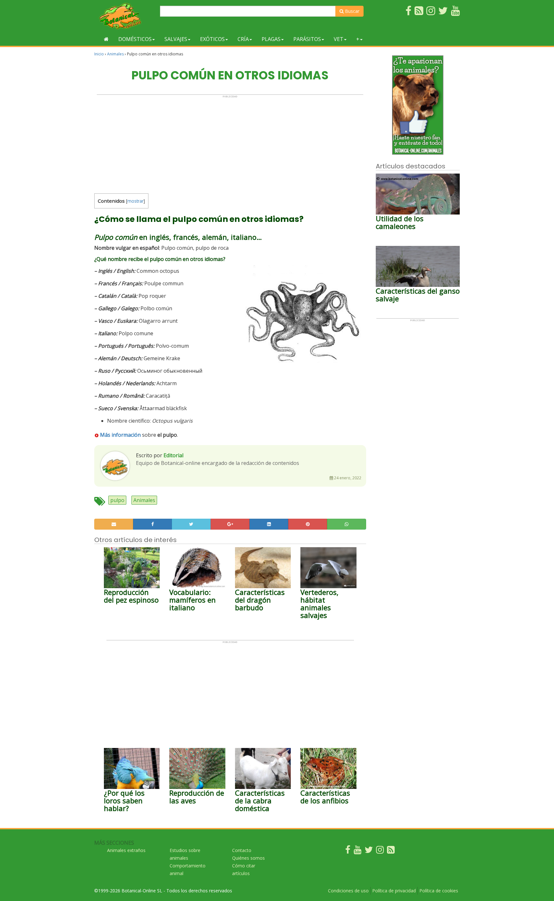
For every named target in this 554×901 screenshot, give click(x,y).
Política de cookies (438, 891)
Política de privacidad (394, 891)
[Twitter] (369, 851)
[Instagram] (380, 851)
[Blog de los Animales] (391, 851)
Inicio (99, 54)
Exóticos (212, 39)
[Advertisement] (230, 143)
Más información (120, 434)
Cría (243, 39)
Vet (338, 39)
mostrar (135, 201)
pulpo (117, 500)
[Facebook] (347, 851)
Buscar (351, 11)
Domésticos (135, 39)
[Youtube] (357, 851)
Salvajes (175, 39)
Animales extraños (126, 850)
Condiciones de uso (348, 891)
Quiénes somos (248, 858)
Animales (115, 54)
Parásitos (307, 39)
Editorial (173, 455)
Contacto (241, 850)
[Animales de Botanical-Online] (124, 16)
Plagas (271, 39)
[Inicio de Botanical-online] (106, 39)
